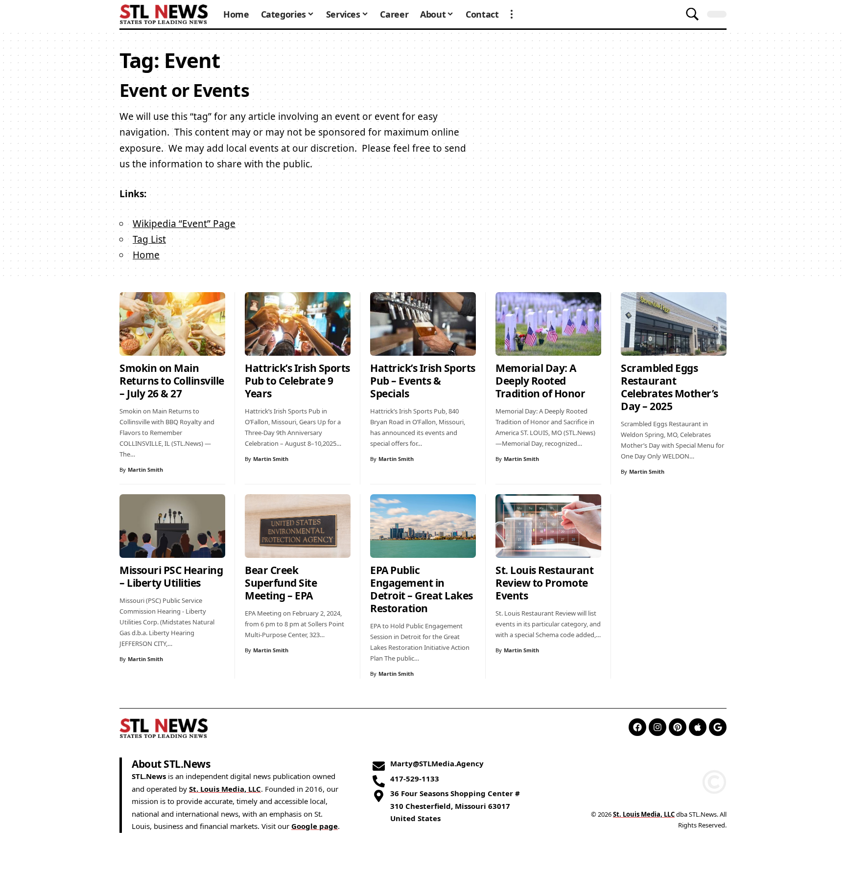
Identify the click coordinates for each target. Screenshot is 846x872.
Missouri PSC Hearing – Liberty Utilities (171, 576)
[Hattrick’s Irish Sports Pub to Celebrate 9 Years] (298, 324)
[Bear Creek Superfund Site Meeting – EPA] (298, 526)
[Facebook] (637, 727)
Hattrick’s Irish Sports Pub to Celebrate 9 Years (297, 380)
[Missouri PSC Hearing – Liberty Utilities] (172, 526)
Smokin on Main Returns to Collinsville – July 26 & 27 (171, 380)
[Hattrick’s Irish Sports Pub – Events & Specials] (423, 324)
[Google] (718, 727)
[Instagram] (657, 727)
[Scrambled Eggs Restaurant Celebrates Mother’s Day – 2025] (674, 324)
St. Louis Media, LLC (225, 789)
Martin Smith (145, 469)
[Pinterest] (677, 727)
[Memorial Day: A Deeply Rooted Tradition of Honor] (548, 324)
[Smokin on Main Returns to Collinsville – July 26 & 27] (172, 324)
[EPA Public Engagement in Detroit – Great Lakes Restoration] (423, 526)
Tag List (149, 239)
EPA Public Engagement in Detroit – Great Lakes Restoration (421, 589)
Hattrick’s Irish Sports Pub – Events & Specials (422, 380)
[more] (511, 14)
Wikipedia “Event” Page (184, 223)
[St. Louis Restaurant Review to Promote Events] (548, 526)
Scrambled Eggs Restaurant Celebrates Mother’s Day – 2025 (669, 387)
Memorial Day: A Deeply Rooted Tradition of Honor (540, 380)
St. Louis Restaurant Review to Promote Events (544, 582)
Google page (314, 826)
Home (146, 255)
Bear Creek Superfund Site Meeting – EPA (281, 582)
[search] (692, 14)
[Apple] (697, 727)
